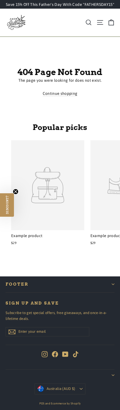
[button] (7, 205)
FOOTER (17, 284)
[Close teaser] (15, 191)
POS (42, 403)
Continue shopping (60, 93)
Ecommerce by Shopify (66, 403)
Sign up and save (32, 303)
